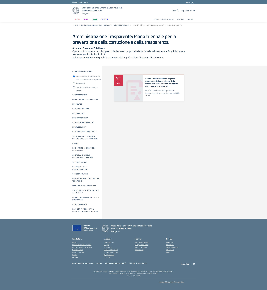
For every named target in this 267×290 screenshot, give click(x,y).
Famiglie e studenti (141, 244)
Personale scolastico (142, 242)
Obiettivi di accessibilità (137, 263)
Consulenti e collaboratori (85, 99)
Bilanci (75, 143)
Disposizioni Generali (82, 71)
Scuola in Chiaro (77, 249)
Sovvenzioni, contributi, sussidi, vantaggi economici (85, 137)
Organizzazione (79, 95)
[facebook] (191, 10)
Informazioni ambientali (84, 185)
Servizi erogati (79, 162)
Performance (78, 113)
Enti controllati (80, 118)
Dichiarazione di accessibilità (115, 263)
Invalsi (74, 255)
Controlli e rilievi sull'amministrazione (82, 156)
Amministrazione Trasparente (163, 19)
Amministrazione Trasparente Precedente (87, 263)
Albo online (180, 19)
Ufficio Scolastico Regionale (81, 244)
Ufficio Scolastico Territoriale (82, 247)
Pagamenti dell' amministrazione (80, 168)
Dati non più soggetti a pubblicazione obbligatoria (85, 210)
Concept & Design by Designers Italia (171, 282)
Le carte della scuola (111, 252)
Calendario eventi (172, 247)
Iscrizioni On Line (78, 252)
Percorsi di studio (141, 247)
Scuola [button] (77, 19)
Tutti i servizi (139, 249)
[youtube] (194, 10)
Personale (77, 104)
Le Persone (107, 247)
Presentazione (109, 242)
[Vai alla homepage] (75, 10)
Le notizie (169, 242)
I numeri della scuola (111, 249)
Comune (75, 257)
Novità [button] (94, 19)
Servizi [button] (85, 19)
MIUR (74, 242)
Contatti (190, 19)
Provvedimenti (79, 127)
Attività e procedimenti (83, 122)
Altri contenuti (79, 204)
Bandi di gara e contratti (84, 131)
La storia (107, 257)
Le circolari (170, 244)
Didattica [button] (104, 19)
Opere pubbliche (80, 174)
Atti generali (80, 83)
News (168, 252)
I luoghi (106, 244)
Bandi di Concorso (80, 108)
